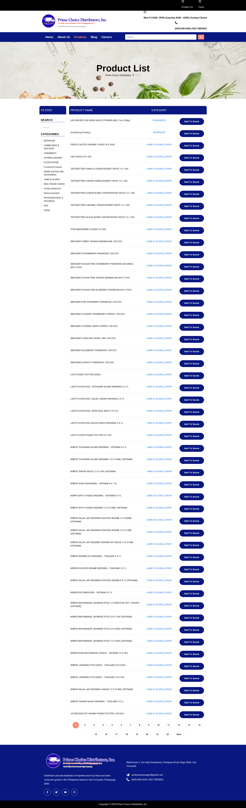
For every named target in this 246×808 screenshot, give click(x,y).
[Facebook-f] (47, 792)
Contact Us (187, 7)
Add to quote (191, 121)
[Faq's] (200, 1)
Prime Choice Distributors (118, 75)
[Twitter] (56, 792)
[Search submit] (201, 37)
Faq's (201, 7)
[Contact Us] (183, 1)
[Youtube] (65, 792)
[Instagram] (74, 792)
